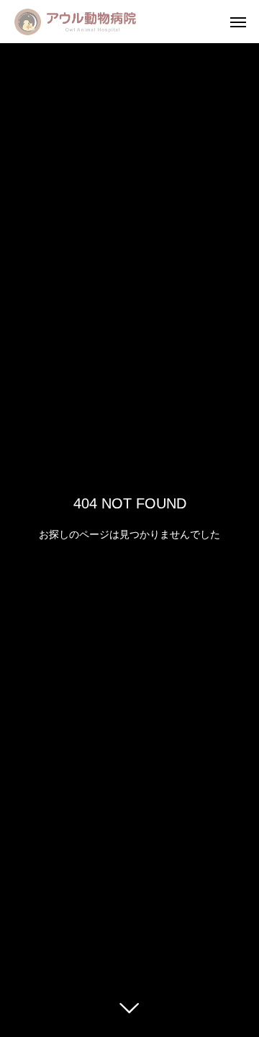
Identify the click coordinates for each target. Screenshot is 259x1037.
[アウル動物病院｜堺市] (75, 21)
